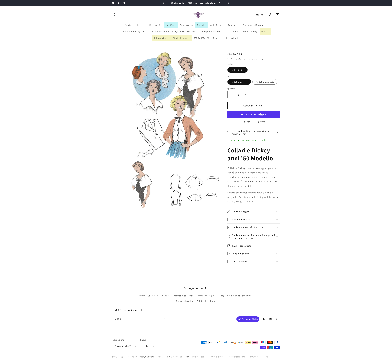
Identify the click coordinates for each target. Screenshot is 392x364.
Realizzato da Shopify (154, 357)
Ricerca (141, 295)
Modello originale (265, 81)
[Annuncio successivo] (228, 3)
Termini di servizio (185, 301)
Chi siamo (166, 295)
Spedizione (232, 59)
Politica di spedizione (184, 295)
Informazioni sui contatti (258, 357)
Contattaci (153, 295)
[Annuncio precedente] (163, 3)
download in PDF (243, 201)
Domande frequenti (207, 295)
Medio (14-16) (237, 69)
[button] (115, 14)
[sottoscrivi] (163, 318)
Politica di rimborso (206, 301)
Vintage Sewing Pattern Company (131, 357)
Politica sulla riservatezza (240, 295)
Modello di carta (239, 81)
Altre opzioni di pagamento (254, 122)
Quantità (231, 88)
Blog (222, 295)
